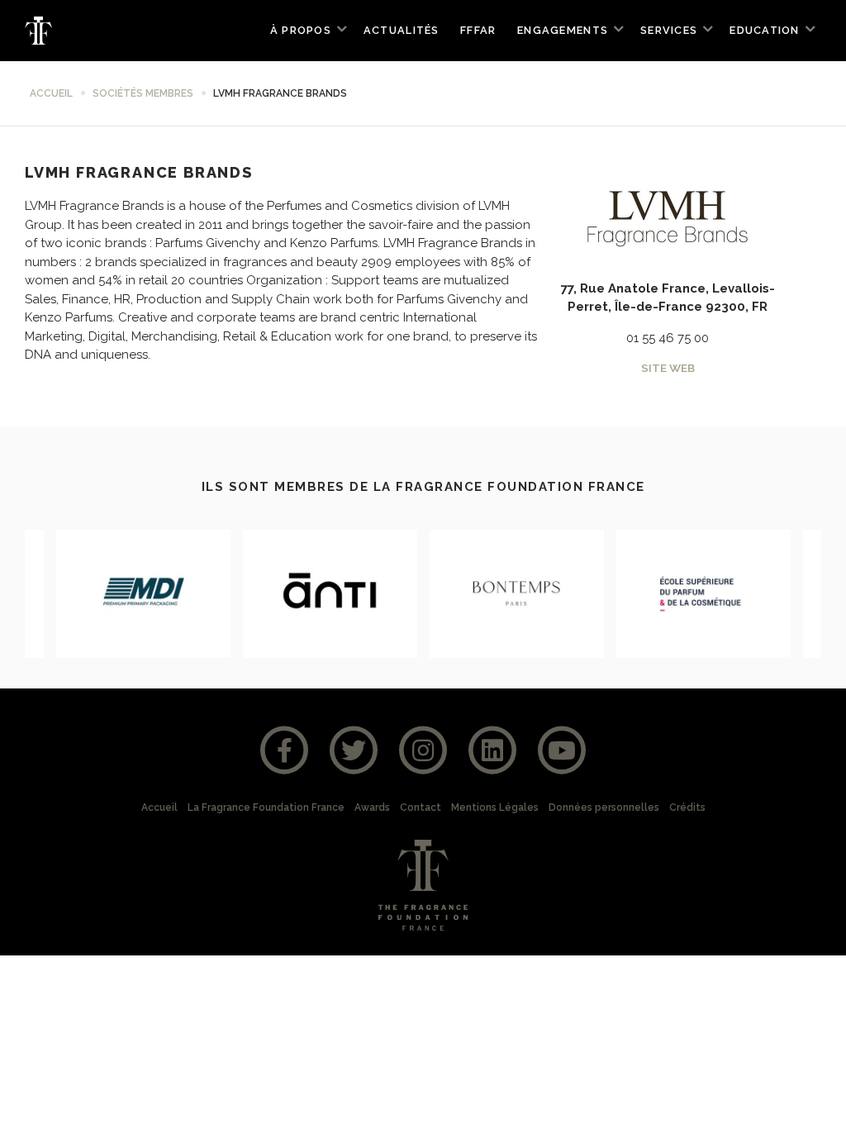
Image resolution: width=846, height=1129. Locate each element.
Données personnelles (604, 807)
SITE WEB (668, 367)
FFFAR (478, 30)
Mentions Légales (495, 807)
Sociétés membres (143, 93)
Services (668, 30)
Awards (372, 807)
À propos (300, 30)
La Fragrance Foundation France (266, 807)
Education (764, 30)
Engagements (562, 30)
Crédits (687, 807)
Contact (420, 807)
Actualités (402, 30)
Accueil (51, 93)
